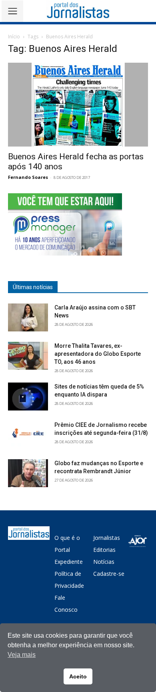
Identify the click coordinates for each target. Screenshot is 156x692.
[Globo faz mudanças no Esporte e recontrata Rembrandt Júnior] (28, 473)
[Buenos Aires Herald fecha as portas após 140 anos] (78, 105)
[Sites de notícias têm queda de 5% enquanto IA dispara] (28, 396)
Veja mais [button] (22, 654)
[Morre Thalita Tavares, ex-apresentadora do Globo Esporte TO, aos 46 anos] (28, 356)
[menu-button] (12, 11)
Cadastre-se (108, 573)
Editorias (104, 549)
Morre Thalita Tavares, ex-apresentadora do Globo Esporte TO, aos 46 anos (97, 354)
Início (14, 36)
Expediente (68, 561)
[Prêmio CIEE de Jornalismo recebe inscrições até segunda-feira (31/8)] (28, 435)
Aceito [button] (78, 676)
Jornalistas (106, 537)
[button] (144, 11)
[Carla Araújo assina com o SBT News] (28, 317)
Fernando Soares (28, 177)
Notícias (103, 561)
